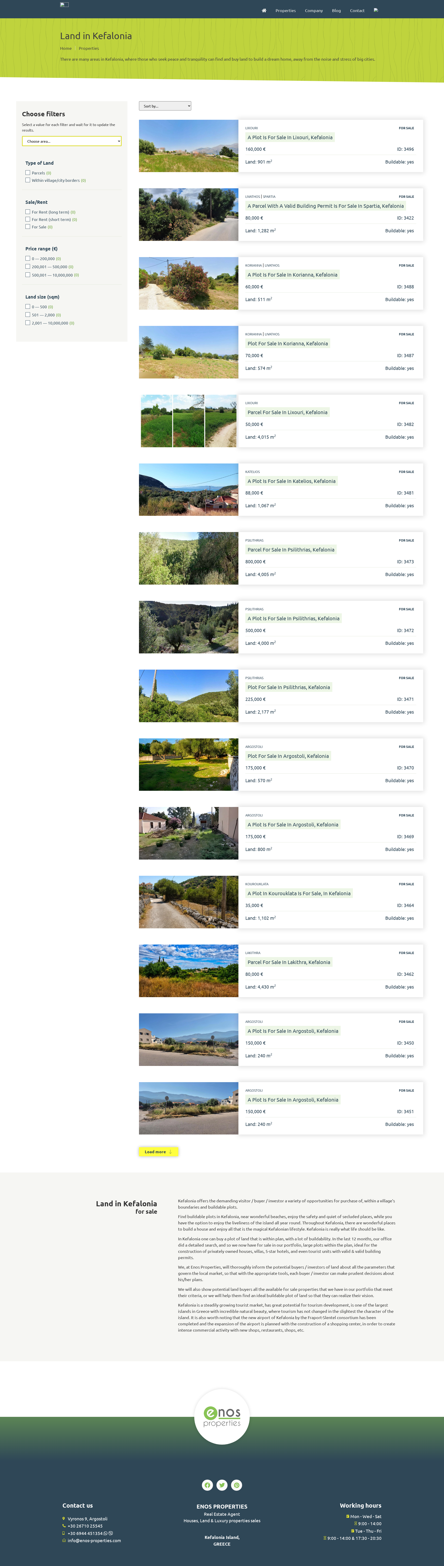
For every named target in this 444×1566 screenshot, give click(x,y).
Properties (286, 10)
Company (314, 10)
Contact (357, 10)
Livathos (252, 196)
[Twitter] (222, 1485)
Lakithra (252, 953)
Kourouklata (256, 884)
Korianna (253, 265)
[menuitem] (376, 10)
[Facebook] (207, 1485)
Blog (336, 10)
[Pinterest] (236, 1485)
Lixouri (251, 128)
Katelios (252, 471)
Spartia (269, 196)
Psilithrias (254, 540)
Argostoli (254, 746)
